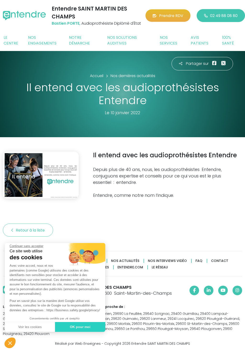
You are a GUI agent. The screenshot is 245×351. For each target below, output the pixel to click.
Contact (219, 261)
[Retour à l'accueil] (24, 16)
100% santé (228, 40)
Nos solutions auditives (122, 40)
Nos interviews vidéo (167, 261)
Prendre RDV (171, 15)
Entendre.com (130, 267)
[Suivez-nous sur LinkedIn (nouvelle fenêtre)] (208, 290)
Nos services (168, 40)
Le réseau (160, 267)
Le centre (11, 40)
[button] (10, 343)
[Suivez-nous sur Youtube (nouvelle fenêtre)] (223, 290)
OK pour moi (80, 327)
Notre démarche (79, 40)
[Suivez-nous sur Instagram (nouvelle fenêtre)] (237, 290)
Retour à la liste (31, 230)
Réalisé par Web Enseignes (78, 343)
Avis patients (199, 40)
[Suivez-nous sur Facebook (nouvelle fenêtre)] (194, 290)
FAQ (198, 261)
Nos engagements (42, 40)
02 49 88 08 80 (224, 15)
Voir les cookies (30, 327)
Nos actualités (125, 261)
